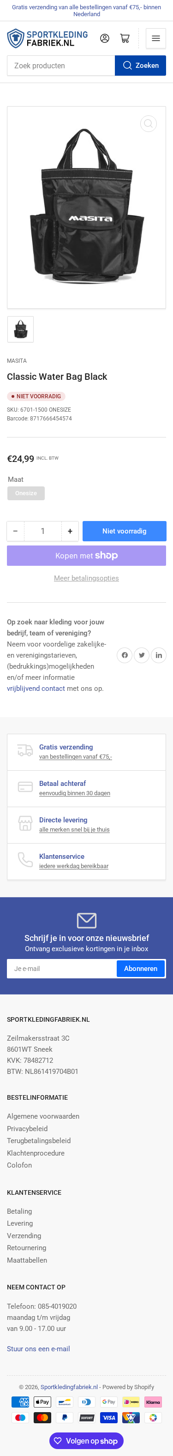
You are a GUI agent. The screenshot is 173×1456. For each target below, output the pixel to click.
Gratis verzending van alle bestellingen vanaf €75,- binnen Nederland (86, 11)
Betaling (19, 1211)
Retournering (26, 1248)
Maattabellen (27, 1260)
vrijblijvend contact (36, 688)
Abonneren (140, 969)
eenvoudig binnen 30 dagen (74, 793)
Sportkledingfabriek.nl (69, 1387)
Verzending (24, 1236)
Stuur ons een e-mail (38, 1349)
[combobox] (86, 65)
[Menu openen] (156, 38)
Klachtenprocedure (36, 1153)
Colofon (19, 1165)
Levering (20, 1223)
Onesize (26, 493)
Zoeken (147, 65)
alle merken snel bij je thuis (74, 829)
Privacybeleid (27, 1129)
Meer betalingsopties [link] (86, 578)
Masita (17, 361)
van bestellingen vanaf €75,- (75, 756)
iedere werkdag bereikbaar (73, 866)
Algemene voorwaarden (43, 1116)
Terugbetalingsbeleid (39, 1141)
